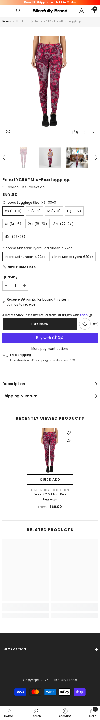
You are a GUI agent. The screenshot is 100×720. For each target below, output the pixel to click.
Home (6, 21)
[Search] (18, 11)
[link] (85, 324)
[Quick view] (68, 440)
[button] (84, 132)
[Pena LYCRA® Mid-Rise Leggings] (50, 451)
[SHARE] (94, 324)
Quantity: (10, 277)
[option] (50, 83)
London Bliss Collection (26, 187)
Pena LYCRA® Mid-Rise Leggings (50, 496)
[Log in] (81, 10)
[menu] (5, 11)
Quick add (50, 479)
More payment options (50, 348)
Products (22, 21)
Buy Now (40, 324)
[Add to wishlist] (68, 432)
